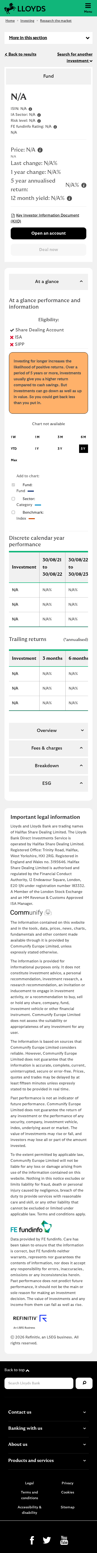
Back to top (15, 1370)
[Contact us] (84, 1412)
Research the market (56, 21)
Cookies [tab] (67, 1492)
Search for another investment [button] (75, 57)
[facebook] (31, 1541)
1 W (13, 437)
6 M (83, 437)
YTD (14, 448)
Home (10, 21)
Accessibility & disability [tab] (30, 1510)
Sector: (29, 499)
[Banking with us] (84, 1428)
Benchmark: (33, 512)
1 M (37, 437)
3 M (60, 437)
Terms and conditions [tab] (29, 1495)
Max (14, 460)
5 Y (83, 448)
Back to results (21, 54)
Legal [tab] (29, 1483)
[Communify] (48, 913)
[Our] (84, 1460)
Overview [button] (47, 731)
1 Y (37, 448)
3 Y (60, 448)
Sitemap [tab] (68, 1507)
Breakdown (47, 766)
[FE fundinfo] (48, 1226)
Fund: (27, 485)
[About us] (84, 1444)
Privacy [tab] (67, 1483)
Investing (27, 21)
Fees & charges (46, 748)
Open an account (48, 233)
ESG (46, 783)
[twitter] (46, 1541)
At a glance (47, 282)
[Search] (84, 1383)
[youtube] (63, 1541)
